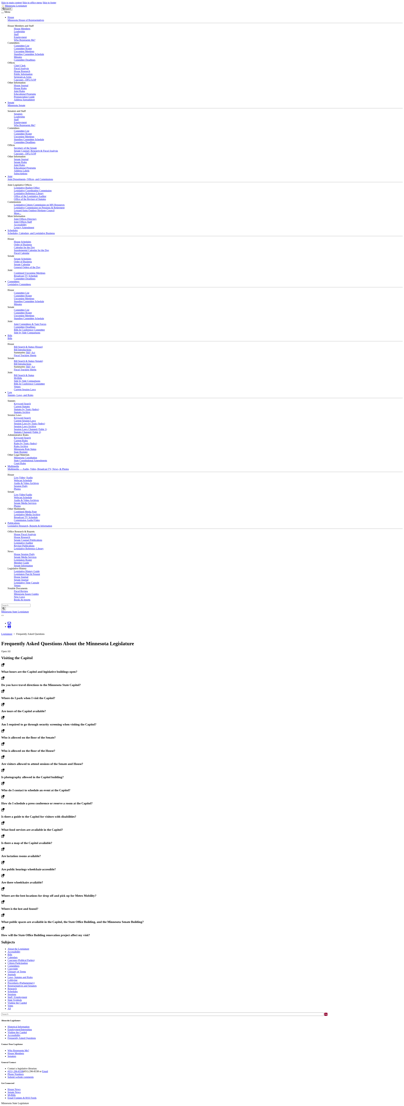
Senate (11, 102)
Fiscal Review (21, 591)
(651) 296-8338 (15, 1071)
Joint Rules (19, 91)
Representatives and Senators (22, 985)
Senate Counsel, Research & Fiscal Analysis (36, 150)
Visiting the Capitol (17, 1003)
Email (45, 1071)
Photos (17, 489)
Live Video (19, 477)
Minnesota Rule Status (25, 449)
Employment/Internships (20, 1029)
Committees (13, 281)
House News (14, 1089)
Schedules (13, 230)
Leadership (19, 31)
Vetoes (17, 386)
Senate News (14, 1092)
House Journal (21, 85)
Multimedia (13, 466)
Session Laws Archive (25, 426)
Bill (28, 352)
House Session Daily (24, 554)
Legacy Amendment (24, 227)
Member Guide (21, 562)
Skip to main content (11, 2)
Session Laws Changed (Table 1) (30, 429)
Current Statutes (22, 406)
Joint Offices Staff (23, 222)
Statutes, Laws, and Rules (20, 395)
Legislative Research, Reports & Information (30, 526)
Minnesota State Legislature (15, 611)
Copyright (13, 968)
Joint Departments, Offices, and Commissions (30, 179)
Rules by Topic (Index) (25, 443)
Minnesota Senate (16, 105)
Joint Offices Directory (25, 219)
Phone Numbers (16, 1074)
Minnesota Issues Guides (26, 594)
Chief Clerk (20, 65)
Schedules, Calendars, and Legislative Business (31, 233)
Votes (10, 1005)
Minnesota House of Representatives (26, 20)
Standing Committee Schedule (29, 54)
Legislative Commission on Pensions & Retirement (39, 207)
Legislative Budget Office (27, 187)
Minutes (18, 57)
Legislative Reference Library (29, 193)
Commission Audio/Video (27, 520)
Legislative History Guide (27, 571)
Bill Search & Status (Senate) (28, 361)
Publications (14, 523)
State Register (21, 452)
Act (33, 352)
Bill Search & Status (24, 375)
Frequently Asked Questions (22, 1038)
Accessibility (20, 224)
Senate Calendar (22, 264)
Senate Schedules (22, 258)
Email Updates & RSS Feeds (22, 1098)
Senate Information (23, 565)
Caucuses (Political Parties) (21, 960)
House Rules (20, 88)
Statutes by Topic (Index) (26, 409)
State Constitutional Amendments (30, 460)
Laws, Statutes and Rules (20, 977)
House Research (22, 71)
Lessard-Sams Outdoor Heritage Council (34, 210)
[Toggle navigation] (2, 12)
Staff (16, 34)
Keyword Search (22, 403)
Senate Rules (20, 162)
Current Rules (21, 440)
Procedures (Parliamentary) (21, 983)
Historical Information (19, 1026)
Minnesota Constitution (25, 457)
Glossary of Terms (17, 971)
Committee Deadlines (24, 60)
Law (10, 392)
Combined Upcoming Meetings (29, 273)
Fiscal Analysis (21, 68)
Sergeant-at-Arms (22, 77)
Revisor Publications (24, 545)
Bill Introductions (22, 349)
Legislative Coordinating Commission (33, 190)
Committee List (21, 45)
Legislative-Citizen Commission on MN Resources (39, 204)
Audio (29, 477)
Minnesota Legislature (16, 5)
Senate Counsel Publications (28, 540)
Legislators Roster (23, 560)
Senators (18, 114)
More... (17, 213)
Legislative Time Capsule (26, 582)
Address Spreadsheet (24, 99)
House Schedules (22, 241)
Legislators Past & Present (27, 574)
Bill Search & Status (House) (28, 347)
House (11, 17)
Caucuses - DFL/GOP (25, 79)
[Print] (9, 626)
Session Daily (21, 486)
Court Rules (20, 463)
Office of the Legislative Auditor (30, 196)
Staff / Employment (17, 997)
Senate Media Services (25, 503)
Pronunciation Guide (24, 96)
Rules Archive (21, 446)
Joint (10, 176)
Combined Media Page (25, 511)
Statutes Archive (22, 412)
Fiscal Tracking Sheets (25, 355)
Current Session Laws (25, 389)
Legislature (6, 634)
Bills (10, 335)
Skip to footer (49, 2)
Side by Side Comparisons (27, 332)
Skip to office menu (32, 2)
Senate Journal (21, 159)
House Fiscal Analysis (25, 534)
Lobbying (12, 980)
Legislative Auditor (23, 543)
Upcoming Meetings (24, 51)
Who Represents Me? (24, 40)
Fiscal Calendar (21, 253)
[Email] (9, 623)
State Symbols (15, 1000)
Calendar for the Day (24, 247)
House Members (22, 28)
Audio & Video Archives (26, 483)
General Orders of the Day (27, 267)
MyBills (18, 378)
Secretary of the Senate (25, 148)
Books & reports (22, 599)
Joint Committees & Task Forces (30, 324)
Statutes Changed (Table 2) (27, 432)
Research (12, 988)
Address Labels (21, 170)
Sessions (12, 994)
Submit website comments (21, 1077)
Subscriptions (20, 173)
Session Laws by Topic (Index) (29, 423)
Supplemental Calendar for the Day (31, 250)
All (9, 1008)
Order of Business (23, 244)
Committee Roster (23, 48)
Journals (12, 974)
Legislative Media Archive (27, 514)
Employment (20, 37)
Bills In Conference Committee (29, 329)
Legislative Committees (19, 284)
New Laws (19, 597)
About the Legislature (18, 949)
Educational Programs (25, 94)
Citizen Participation (18, 963)
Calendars (13, 957)
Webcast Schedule (23, 480)
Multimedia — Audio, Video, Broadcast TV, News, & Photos (38, 469)
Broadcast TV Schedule (26, 275)
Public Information (23, 74)
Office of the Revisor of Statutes (30, 199)
